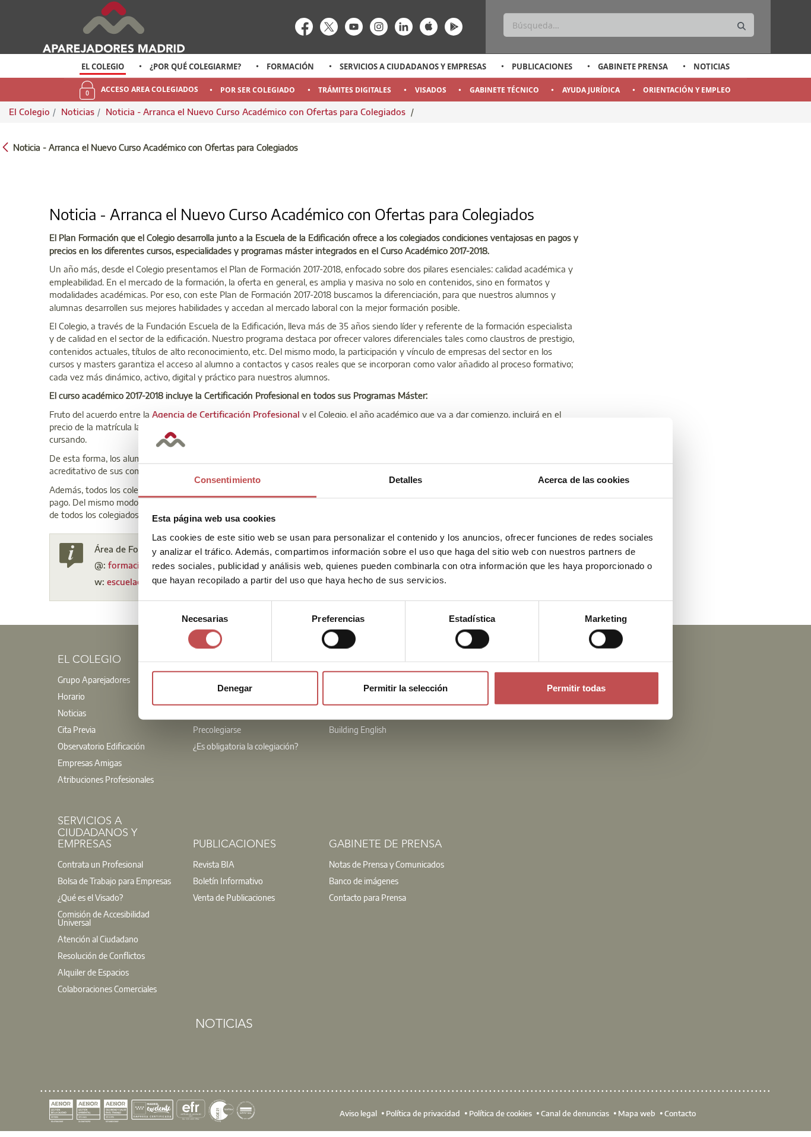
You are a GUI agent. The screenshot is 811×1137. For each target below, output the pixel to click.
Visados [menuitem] (430, 90)
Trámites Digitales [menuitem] (354, 90)
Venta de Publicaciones (234, 897)
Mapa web (636, 1113)
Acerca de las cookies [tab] (583, 480)
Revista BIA (214, 864)
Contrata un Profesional (100, 864)
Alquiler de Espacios (93, 972)
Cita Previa (77, 729)
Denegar (234, 688)
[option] (103, 66)
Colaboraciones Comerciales (107, 988)
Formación (290, 66)
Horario (71, 696)
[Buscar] (741, 26)
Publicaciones (542, 66)
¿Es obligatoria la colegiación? (245, 746)
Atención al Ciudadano (98, 938)
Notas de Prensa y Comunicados (386, 864)
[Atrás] (5, 146)
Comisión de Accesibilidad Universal (104, 918)
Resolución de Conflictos (101, 955)
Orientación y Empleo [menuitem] (687, 90)
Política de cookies (500, 1113)
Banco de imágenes (363, 880)
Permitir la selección (405, 688)
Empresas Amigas (90, 762)
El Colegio (102, 66)
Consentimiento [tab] (227, 480)
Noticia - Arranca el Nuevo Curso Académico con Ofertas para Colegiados (257, 111)
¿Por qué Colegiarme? (195, 66)
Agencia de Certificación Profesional (226, 414)
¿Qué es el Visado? (90, 897)
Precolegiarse (217, 729)
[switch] (339, 638)
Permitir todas (576, 688)
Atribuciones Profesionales (106, 779)
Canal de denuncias (575, 1113)
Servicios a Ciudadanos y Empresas (413, 66)
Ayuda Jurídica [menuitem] (591, 90)
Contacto (680, 1113)
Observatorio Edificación (101, 746)
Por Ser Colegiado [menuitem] (257, 90)
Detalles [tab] (406, 480)
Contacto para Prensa (367, 897)
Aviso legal (358, 1113)
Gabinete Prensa (633, 66)
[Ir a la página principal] (113, 27)
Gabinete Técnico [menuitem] (504, 90)
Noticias (711, 66)
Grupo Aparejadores (94, 679)
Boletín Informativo (228, 880)
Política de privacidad (423, 1113)
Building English (358, 729)
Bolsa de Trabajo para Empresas (114, 880)
